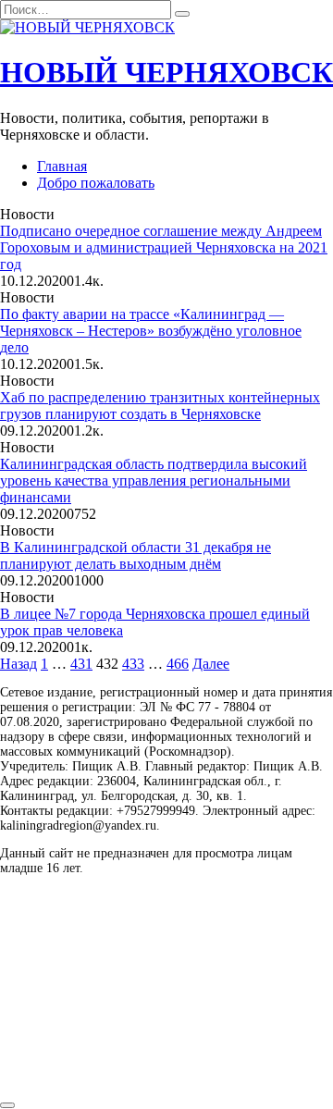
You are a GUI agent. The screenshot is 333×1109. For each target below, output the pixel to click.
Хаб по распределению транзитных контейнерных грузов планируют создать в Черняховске (160, 405)
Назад (18, 664)
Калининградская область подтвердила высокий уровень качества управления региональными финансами (153, 480)
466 (177, 664)
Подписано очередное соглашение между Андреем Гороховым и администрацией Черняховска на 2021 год (163, 247)
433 (133, 664)
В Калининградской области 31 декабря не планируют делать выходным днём (135, 555)
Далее (210, 664)
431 (81, 664)
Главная (62, 166)
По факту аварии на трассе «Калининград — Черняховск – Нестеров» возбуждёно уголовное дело (151, 330)
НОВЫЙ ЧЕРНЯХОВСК (166, 72)
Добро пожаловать (95, 183)
